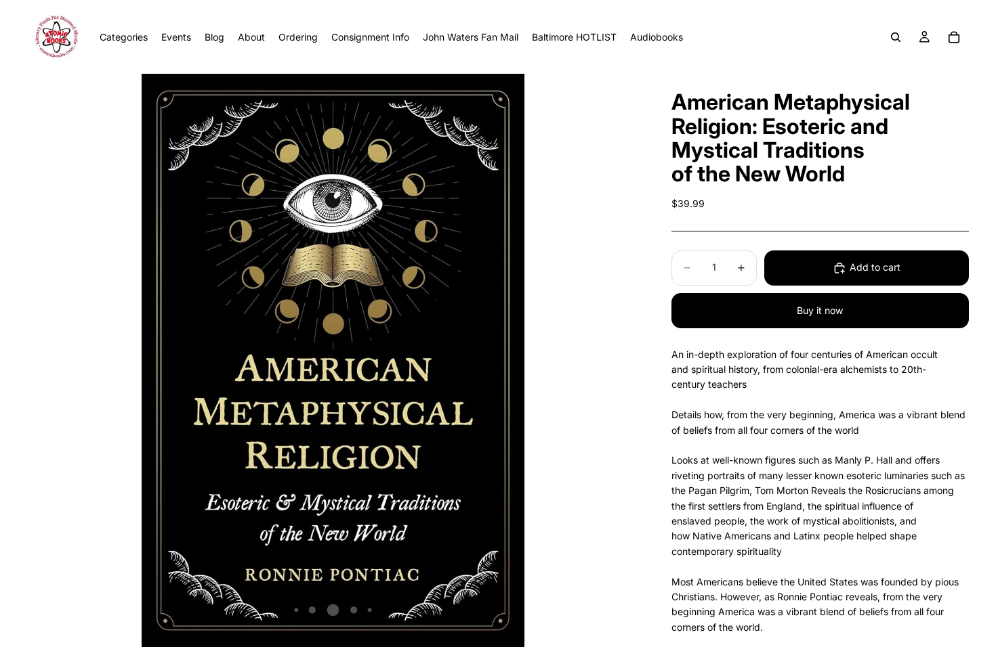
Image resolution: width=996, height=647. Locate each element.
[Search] (896, 37)
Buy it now (820, 310)
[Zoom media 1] (333, 360)
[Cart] (954, 37)
